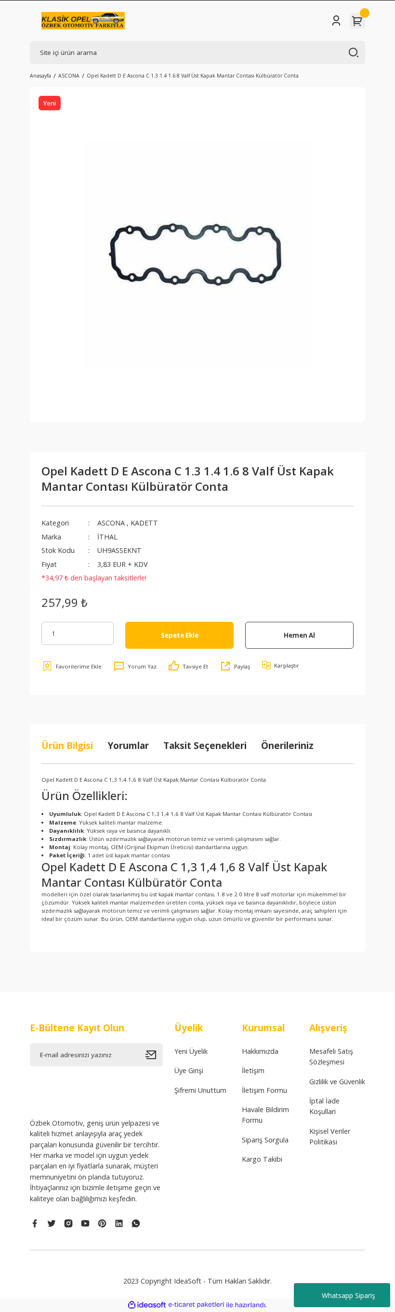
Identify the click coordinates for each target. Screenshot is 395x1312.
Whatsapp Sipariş (348, 1295)
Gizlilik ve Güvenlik (337, 1081)
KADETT (144, 522)
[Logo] (83, 20)
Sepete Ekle (179, 635)
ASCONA (111, 522)
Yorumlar (128, 745)
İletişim (253, 1070)
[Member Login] (336, 20)
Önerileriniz (287, 745)
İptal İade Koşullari (324, 1106)
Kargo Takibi (262, 1159)
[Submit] (154, 1054)
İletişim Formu (264, 1090)
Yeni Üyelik (191, 1051)
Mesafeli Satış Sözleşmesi (331, 1056)
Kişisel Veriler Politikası (329, 1136)
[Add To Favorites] (71, 666)
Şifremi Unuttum (200, 1090)
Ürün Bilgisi (67, 745)
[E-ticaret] (196, 1305)
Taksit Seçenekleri (205, 745)
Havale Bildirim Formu (265, 1115)
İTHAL (107, 536)
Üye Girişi (188, 1070)
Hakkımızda (260, 1051)
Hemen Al (299, 635)
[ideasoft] (147, 1305)
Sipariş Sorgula (265, 1139)
